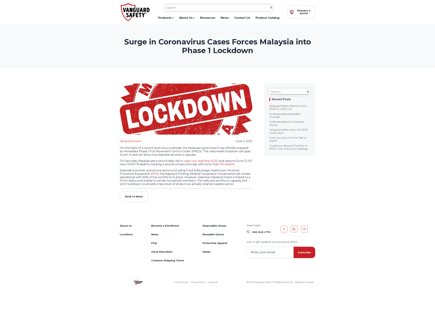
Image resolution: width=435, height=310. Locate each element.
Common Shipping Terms (167, 260)
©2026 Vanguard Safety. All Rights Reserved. (270, 282)
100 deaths (227, 164)
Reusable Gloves (213, 234)
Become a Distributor (165, 225)
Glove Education (161, 251)
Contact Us (242, 17)
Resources (207, 17)
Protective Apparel (215, 243)
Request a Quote (303, 12)
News (225, 17)
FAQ (154, 243)
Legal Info (213, 282)
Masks (207, 251)
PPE (155, 173)
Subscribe (304, 252)
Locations (126, 234)
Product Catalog (268, 17)
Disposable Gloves (214, 225)
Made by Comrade (304, 282)
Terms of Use (181, 282)
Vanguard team (130, 141)
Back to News (134, 196)
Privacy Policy (198, 282)
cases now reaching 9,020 (200, 160)
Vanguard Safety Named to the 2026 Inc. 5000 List (288, 107)
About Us (185, 17)
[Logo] (135, 12)
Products (164, 17)
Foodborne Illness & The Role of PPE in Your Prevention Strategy (288, 147)
